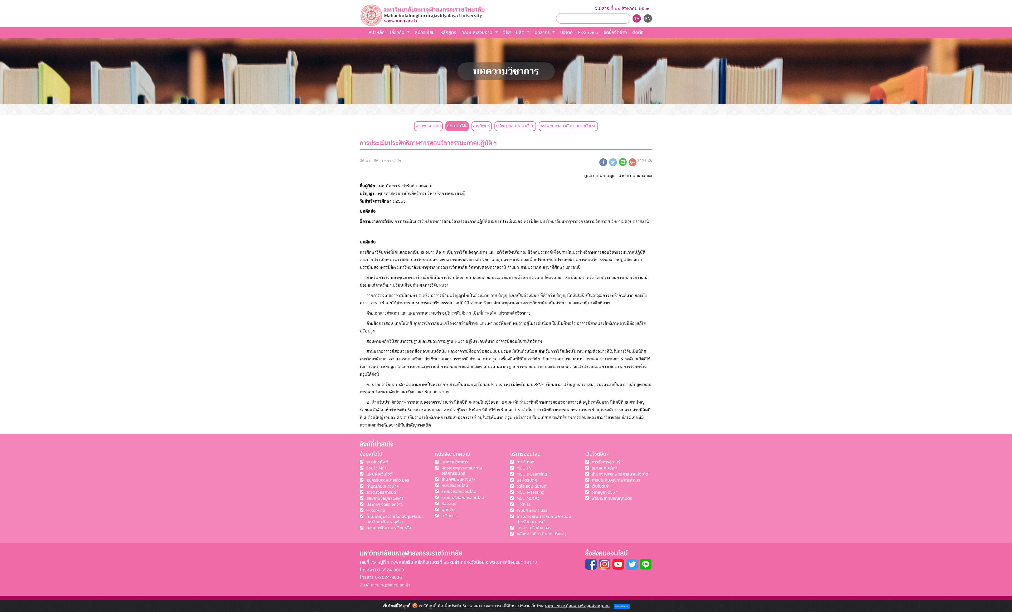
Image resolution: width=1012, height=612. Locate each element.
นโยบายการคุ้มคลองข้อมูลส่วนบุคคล (577, 606)
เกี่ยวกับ (398, 32)
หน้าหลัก (376, 32)
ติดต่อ (638, 32)
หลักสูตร (448, 32)
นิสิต (521, 32)
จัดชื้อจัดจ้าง (615, 32)
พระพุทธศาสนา (428, 126)
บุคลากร (543, 32)
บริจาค (566, 32)
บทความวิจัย (457, 126)
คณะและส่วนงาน (477, 32)
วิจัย (507, 32)
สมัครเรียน (425, 32)
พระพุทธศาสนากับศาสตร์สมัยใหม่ (568, 126)
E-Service (588, 32)
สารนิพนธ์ (481, 126)
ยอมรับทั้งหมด (621, 606)
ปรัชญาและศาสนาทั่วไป (515, 126)
